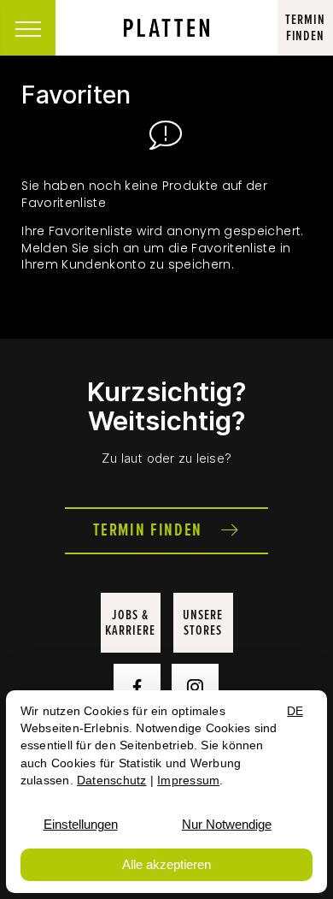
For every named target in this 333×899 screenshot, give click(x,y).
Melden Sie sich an (80, 248)
